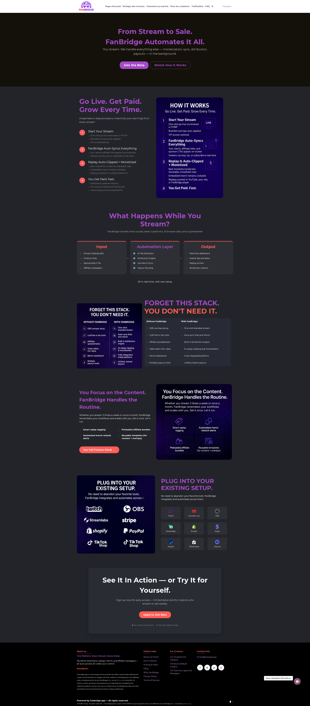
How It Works (150, 661)
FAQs (145, 668)
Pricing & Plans (150, 665)
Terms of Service (151, 680)
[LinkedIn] (214, 667)
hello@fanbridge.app (208, 657)
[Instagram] (221, 667)
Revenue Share (151, 657)
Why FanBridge (151, 672)
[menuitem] (113, 6)
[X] (207, 667)
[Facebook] (200, 667)
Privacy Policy (150, 676)
